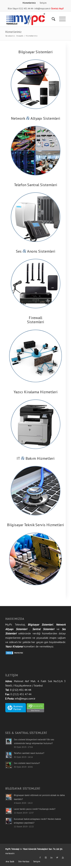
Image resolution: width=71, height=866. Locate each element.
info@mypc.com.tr (42, 8)
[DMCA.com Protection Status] (14, 653)
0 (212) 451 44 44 (20, 690)
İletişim (43, 3)
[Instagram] (46, 857)
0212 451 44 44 (26, 8)
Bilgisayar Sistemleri (40, 624)
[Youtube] (63, 857)
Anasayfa (19, 36)
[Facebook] (40, 857)
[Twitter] (57, 857)
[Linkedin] (51, 857)
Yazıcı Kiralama (14, 646)
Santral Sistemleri (43, 629)
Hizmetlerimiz (29, 3)
